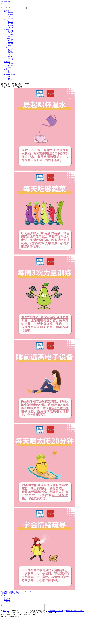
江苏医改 (7, 29)
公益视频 (10, 63)
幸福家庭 (7, 47)
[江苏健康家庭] (5, 1)
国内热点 (10, 13)
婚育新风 (10, 51)
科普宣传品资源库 (9, 74)
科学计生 (10, 58)
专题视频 (10, 67)
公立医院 (10, 33)
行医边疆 (10, 43)
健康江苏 (7, 20)
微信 (9, 71)
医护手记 (10, 42)
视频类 (10, 78)
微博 (9, 72)
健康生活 (10, 22)
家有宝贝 (10, 53)
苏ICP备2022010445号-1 (55, 611)
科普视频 (10, 65)
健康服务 (10, 23)
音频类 (10, 80)
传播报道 (7, 69)
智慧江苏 (10, 36)
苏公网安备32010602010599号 (75, 611)
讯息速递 (7, 11)
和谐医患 (10, 40)
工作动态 (10, 16)
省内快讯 (10, 14)
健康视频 (7, 62)
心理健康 (10, 60)
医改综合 (10, 31)
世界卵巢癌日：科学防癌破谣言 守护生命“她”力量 (16, 591)
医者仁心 (10, 45)
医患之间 (7, 38)
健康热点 (10, 56)
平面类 (10, 76)
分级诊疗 (10, 34)
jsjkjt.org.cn (5, 611)
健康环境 (10, 27)
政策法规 (10, 18)
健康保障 (10, 25)
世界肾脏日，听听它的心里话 (10, 593)
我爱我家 (10, 49)
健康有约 (7, 54)
